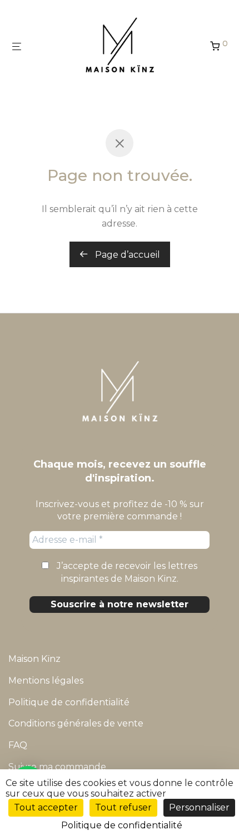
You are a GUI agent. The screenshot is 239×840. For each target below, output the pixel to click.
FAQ (17, 745)
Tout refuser (123, 807)
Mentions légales (45, 680)
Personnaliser (199, 807)
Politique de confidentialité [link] (121, 825)
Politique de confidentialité (69, 702)
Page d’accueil (126, 254)
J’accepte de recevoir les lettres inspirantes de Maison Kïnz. (125, 572)
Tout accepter (46, 807)
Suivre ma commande (57, 767)
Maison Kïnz (34, 659)
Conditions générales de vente (75, 723)
